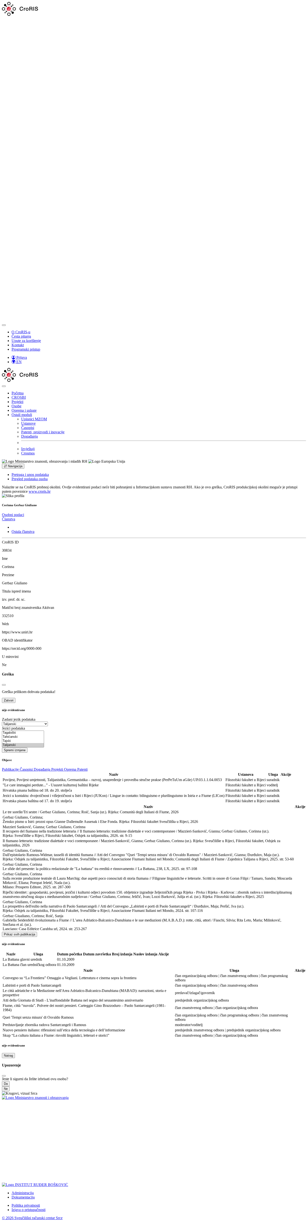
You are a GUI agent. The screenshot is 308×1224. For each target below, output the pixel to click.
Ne (6, 1089)
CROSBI (19, 397)
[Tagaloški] (23, 733)
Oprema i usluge (24, 410)
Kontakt (18, 345)
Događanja (29, 436)
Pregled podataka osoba (30, 479)
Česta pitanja (21, 336)
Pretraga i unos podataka (30, 475)
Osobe (16, 406)
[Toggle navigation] (4, 325)
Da (6, 1083)
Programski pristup (26, 349)
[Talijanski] (23, 745)
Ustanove (28, 423)
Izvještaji (28, 449)
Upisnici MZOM (34, 419)
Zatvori (8, 700)
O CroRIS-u (21, 332)
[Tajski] (23, 741)
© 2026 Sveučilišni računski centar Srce (32, 1218)
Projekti (17, 402)
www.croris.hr (40, 491)
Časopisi (27, 428)
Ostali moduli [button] (22, 415)
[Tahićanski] (23, 737)
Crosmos (28, 453)
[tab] (13, 515)
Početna (18, 393)
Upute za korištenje (26, 341)
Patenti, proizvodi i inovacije (42, 432)
